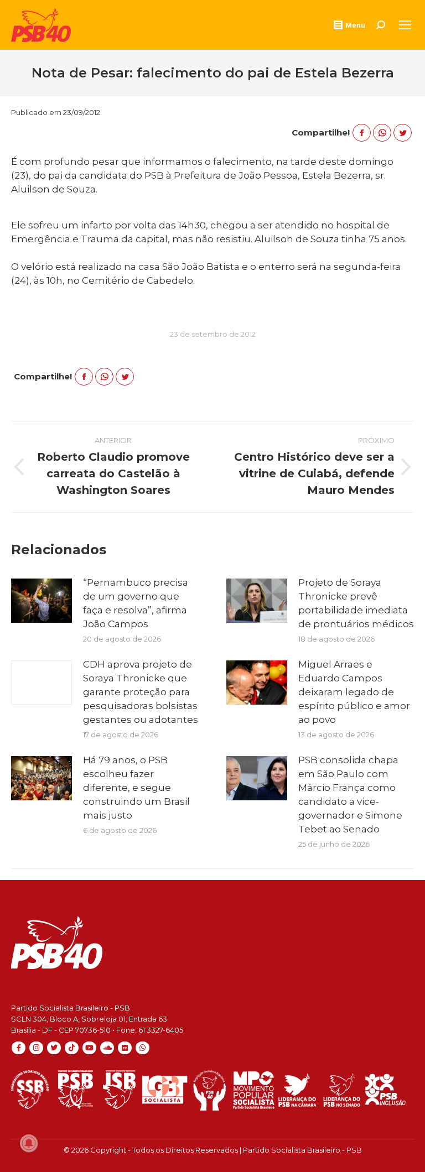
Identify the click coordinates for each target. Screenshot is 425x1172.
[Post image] (41, 601)
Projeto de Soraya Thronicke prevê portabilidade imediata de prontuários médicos (356, 603)
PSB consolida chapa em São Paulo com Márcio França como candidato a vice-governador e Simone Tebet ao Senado (350, 794)
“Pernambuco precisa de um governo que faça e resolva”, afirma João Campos (135, 603)
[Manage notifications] (29, 1143)
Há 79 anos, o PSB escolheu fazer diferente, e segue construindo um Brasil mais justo (136, 787)
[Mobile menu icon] (405, 25)
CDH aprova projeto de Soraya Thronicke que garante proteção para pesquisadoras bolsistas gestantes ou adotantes (140, 692)
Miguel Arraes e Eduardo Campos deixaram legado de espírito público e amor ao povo (354, 692)
